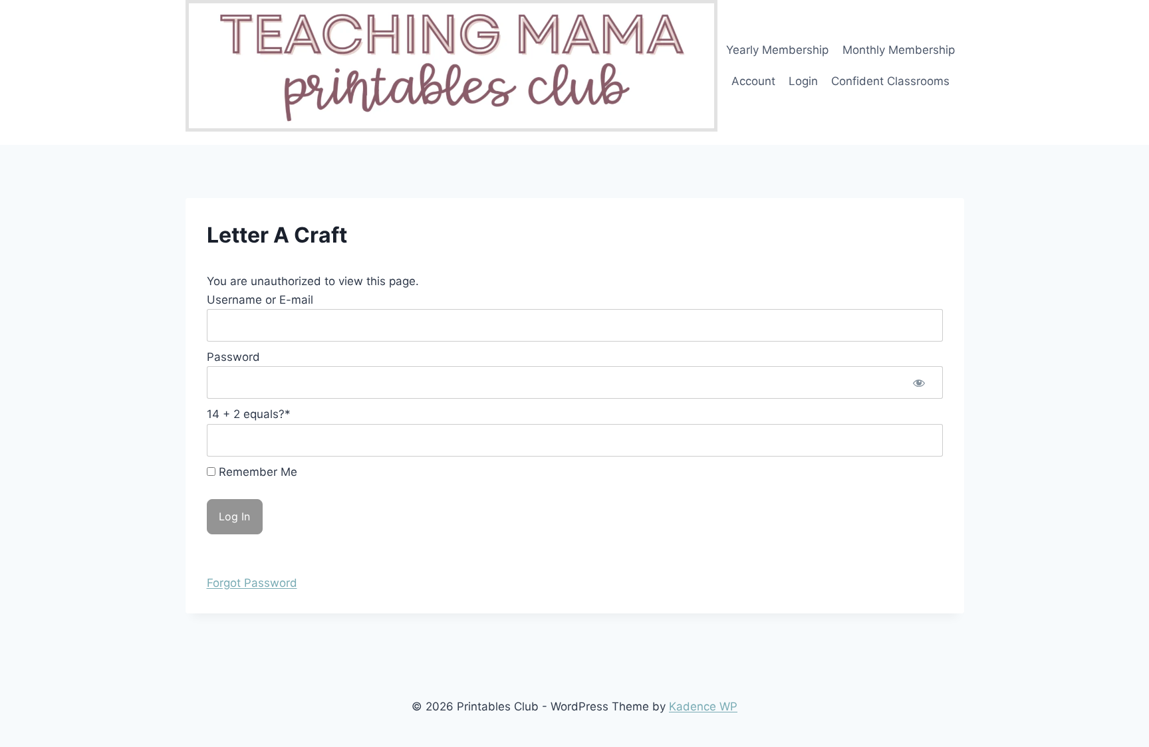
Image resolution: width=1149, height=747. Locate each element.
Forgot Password (252, 582)
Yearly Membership (777, 49)
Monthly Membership (898, 49)
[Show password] (919, 382)
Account (753, 81)
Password (233, 357)
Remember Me (256, 472)
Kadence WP (703, 706)
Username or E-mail (260, 299)
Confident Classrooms (890, 81)
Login (803, 81)
